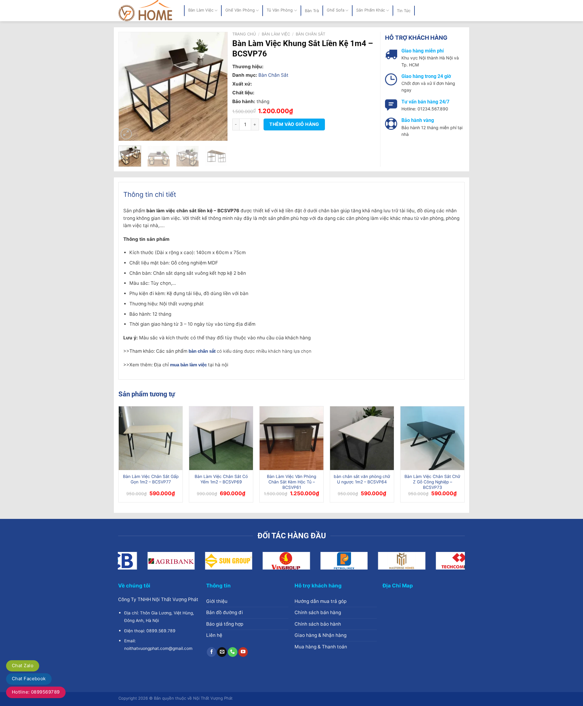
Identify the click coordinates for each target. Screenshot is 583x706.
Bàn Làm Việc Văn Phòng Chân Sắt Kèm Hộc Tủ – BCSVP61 (291, 482)
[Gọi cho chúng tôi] (232, 652)
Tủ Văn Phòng (280, 10)
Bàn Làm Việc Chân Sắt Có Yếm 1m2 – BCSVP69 (221, 479)
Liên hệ (214, 635)
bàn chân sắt (202, 351)
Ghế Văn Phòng (240, 10)
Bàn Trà (312, 10)
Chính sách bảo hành (318, 624)
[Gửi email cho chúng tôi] (222, 652)
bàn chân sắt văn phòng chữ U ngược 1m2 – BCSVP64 (362, 479)
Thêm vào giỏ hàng (294, 124)
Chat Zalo (22, 665)
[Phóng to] (126, 134)
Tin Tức (404, 10)
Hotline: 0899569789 (36, 692)
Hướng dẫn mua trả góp (320, 601)
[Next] (218, 86)
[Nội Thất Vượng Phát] (146, 10)
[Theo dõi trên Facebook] (211, 652)
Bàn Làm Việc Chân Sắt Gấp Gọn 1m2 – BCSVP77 (151, 479)
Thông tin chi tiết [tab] (149, 194)
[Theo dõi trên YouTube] (243, 652)
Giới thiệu (216, 601)
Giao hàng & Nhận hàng (320, 635)
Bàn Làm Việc (200, 10)
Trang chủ (244, 34)
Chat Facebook (29, 678)
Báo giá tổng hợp (224, 624)
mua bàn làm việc (188, 364)
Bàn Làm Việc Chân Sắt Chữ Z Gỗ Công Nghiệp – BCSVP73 (432, 482)
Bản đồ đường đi (224, 612)
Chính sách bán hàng (318, 612)
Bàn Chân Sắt (310, 34)
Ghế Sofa (335, 10)
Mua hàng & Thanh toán (321, 647)
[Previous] (128, 86)
